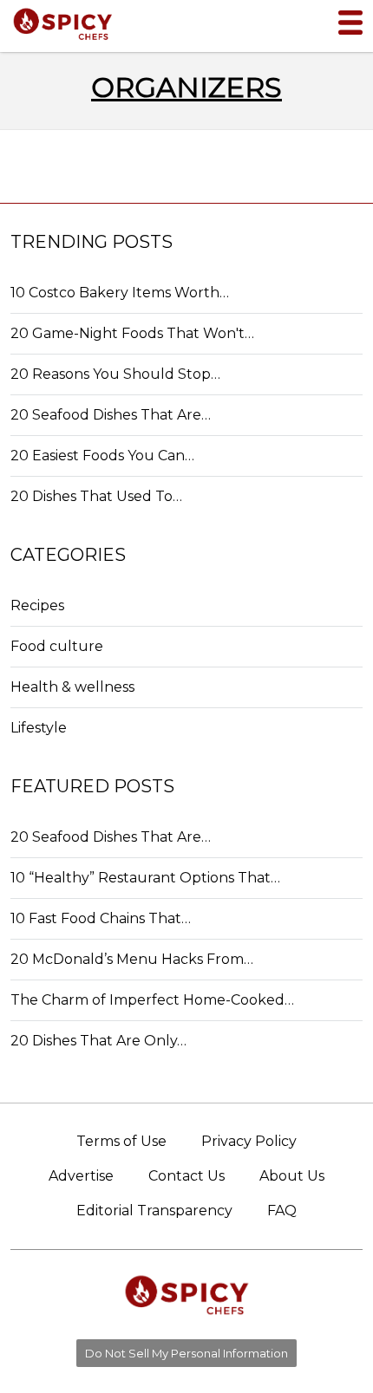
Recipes (37, 605)
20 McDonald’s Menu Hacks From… (131, 959)
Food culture (56, 646)
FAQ (282, 1210)
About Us (291, 1176)
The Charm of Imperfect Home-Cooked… (152, 1000)
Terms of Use (121, 1141)
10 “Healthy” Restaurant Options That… (145, 877)
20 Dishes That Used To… (96, 496)
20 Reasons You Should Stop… (115, 374)
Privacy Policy (249, 1141)
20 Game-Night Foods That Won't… (132, 333)
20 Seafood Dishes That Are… (110, 415)
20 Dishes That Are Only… (98, 1040)
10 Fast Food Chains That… (100, 918)
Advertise (81, 1176)
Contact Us (186, 1176)
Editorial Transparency (154, 1210)
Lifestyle (38, 727)
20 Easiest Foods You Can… (102, 455)
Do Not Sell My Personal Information (186, 1353)
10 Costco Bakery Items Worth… (119, 292)
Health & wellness (72, 687)
